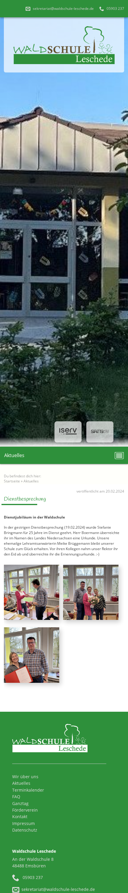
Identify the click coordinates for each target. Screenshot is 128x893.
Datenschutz (24, 830)
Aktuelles (31, 481)
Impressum (23, 823)
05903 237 (115, 8)
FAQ (16, 796)
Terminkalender (28, 790)
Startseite (12, 481)
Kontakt (19, 816)
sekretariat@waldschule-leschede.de (63, 8)
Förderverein (25, 810)
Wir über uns (25, 776)
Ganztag (20, 803)
